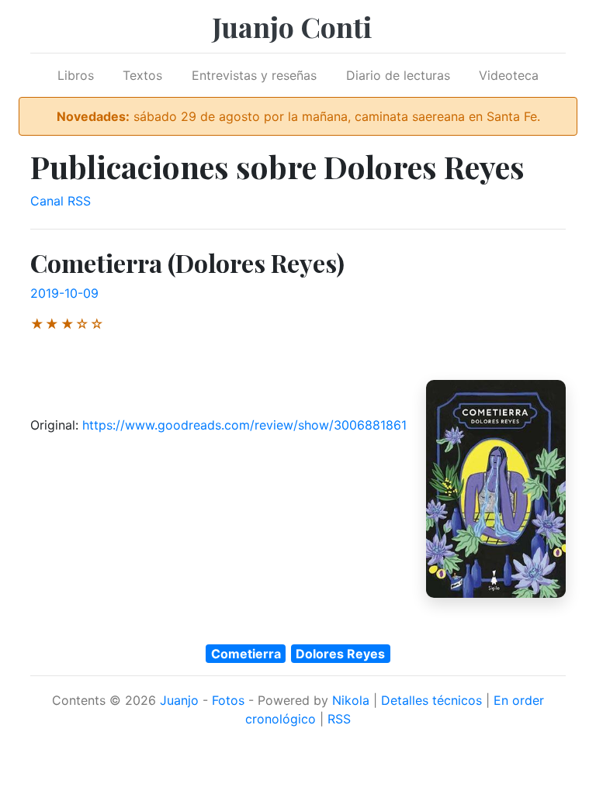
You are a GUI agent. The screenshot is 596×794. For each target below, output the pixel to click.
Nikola (350, 700)
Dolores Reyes (340, 653)
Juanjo (179, 700)
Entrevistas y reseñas (254, 75)
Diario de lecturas (398, 75)
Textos (142, 75)
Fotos (228, 700)
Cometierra (246, 653)
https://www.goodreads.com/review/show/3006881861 (244, 425)
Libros (75, 75)
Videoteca (509, 75)
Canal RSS (60, 201)
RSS (339, 719)
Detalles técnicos (431, 700)
